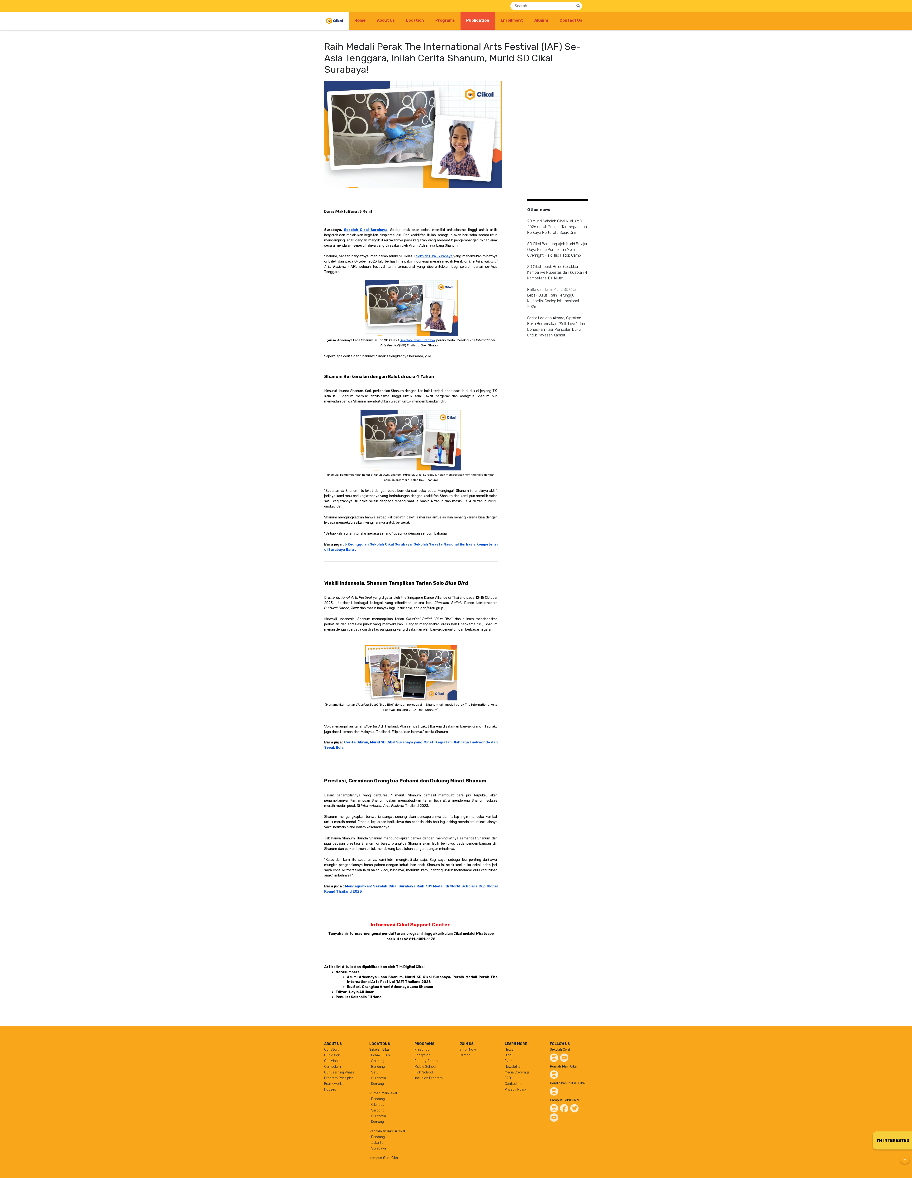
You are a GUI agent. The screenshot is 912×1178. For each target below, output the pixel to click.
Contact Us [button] (571, 20)
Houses (330, 1089)
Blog (508, 1055)
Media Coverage (517, 1072)
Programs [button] (445, 20)
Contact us (513, 1084)
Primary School (426, 1061)
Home (360, 20)
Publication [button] (480, 20)
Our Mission (333, 1061)
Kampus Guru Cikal (384, 1158)
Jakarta (377, 1143)
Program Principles (339, 1078)
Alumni (541, 20)
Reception (422, 1055)
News (509, 1050)
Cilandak (377, 1105)
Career (465, 1055)
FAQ (508, 1078)
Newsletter (513, 1067)
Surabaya (378, 1078)
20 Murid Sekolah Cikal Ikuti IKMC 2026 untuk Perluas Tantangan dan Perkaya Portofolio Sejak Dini (557, 227)
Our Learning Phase (339, 1072)
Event (509, 1061)
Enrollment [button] (512, 20)
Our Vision (332, 1055)
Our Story (331, 1050)
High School (423, 1072)
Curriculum (332, 1067)
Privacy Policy (516, 1089)
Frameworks (334, 1084)
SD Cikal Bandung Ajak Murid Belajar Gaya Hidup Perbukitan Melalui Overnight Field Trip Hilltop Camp (557, 250)
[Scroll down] (905, 1159)
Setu (375, 1072)
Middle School (425, 1067)
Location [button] (415, 20)
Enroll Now (468, 1050)
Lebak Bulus (380, 1055)
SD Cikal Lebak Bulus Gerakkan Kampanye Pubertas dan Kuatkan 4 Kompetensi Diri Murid (557, 272)
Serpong (377, 1061)
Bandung (378, 1067)
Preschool (422, 1050)
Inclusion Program (428, 1078)
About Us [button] (386, 20)
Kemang (377, 1084)
